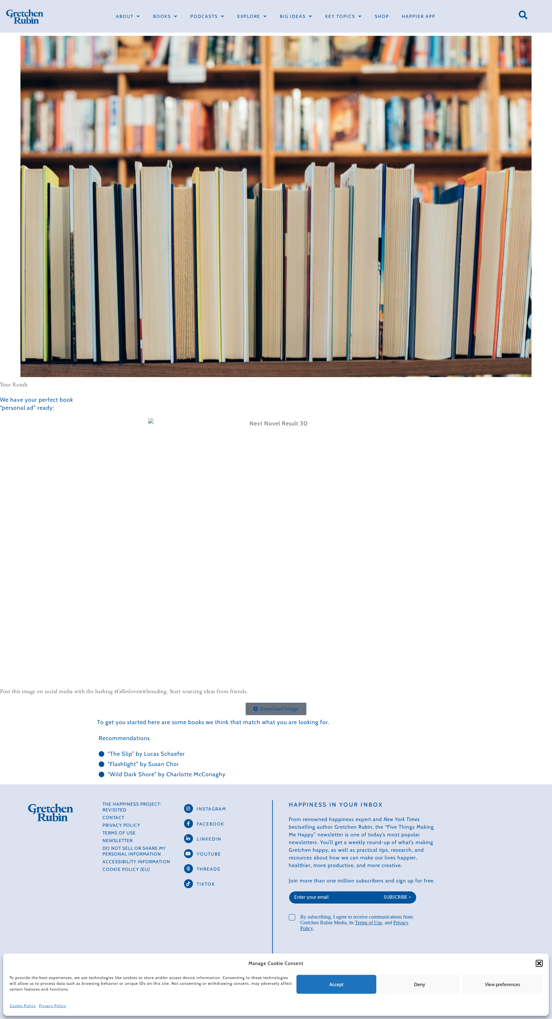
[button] (539, 963)
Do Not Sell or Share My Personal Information (134, 851)
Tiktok (206, 884)
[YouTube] (188, 853)
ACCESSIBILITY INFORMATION (136, 862)
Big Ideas (293, 16)
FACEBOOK (210, 824)
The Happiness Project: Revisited (132, 807)
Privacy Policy (52, 1005)
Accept (336, 984)
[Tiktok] (188, 883)
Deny (419, 984)
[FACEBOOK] (188, 823)
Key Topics (340, 16)
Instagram (211, 809)
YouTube (209, 854)
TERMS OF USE (119, 833)
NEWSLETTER (118, 840)
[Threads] (188, 868)
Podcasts (204, 16)
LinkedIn (209, 839)
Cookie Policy (23, 1005)
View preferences (502, 984)
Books (162, 16)
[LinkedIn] (188, 838)
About (125, 16)
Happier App (418, 16)
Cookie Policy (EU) (126, 869)
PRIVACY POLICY (121, 825)
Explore (248, 16)
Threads (208, 869)
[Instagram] (188, 808)
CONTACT (113, 817)
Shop (382, 16)
